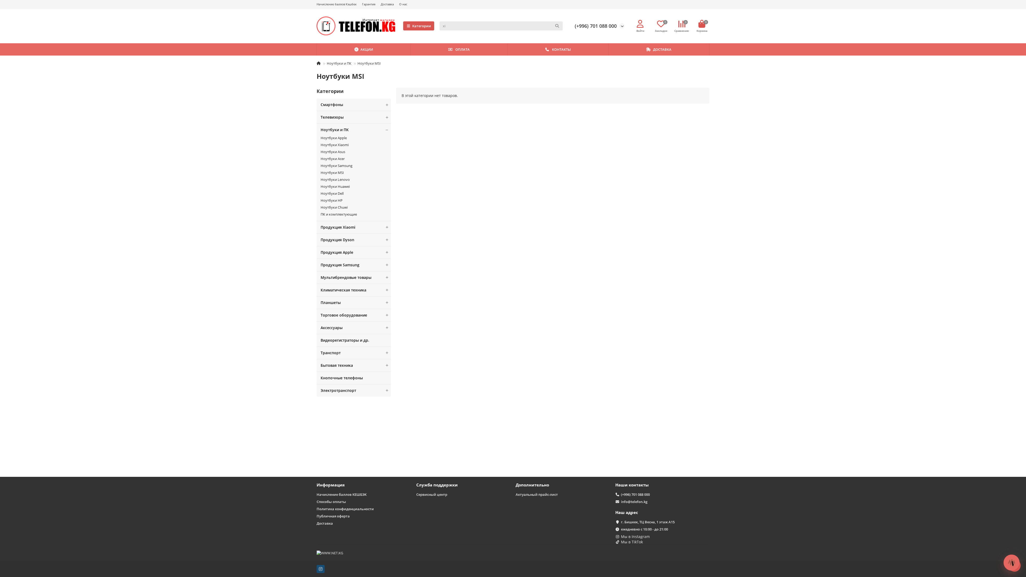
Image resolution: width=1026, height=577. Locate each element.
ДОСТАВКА (662, 49)
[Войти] (640, 24)
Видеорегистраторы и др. (345, 340)
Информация (331, 485)
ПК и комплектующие (339, 214)
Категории (421, 26)
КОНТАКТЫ (561, 49)
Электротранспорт (338, 390)
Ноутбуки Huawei (335, 186)
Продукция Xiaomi (338, 227)
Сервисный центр (431, 494)
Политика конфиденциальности (345, 508)
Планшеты (331, 302)
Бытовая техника (337, 365)
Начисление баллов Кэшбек (337, 4)
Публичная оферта (333, 516)
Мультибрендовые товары (346, 277)
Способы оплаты (331, 501)
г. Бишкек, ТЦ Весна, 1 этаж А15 (648, 522)
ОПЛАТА (462, 49)
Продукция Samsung (340, 264)
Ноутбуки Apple (334, 137)
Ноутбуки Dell (332, 193)
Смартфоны (332, 104)
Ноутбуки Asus (333, 151)
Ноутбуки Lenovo (335, 179)
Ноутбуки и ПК (339, 63)
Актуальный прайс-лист (537, 494)
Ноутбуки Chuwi (334, 207)
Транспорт (331, 352)
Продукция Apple (337, 252)
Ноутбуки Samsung (336, 165)
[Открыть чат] (1012, 563)
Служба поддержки (437, 485)
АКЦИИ (366, 49)
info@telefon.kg (634, 501)
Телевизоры (332, 117)
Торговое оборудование (344, 315)
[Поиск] (557, 26)
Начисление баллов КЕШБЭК (342, 494)
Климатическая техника (343, 290)
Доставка (387, 4)
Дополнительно (532, 485)
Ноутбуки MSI (332, 172)
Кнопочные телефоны (342, 377)
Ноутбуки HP (332, 200)
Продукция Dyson (337, 239)
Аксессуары (332, 327)
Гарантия (368, 4)
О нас (403, 4)
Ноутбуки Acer (333, 158)
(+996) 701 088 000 (596, 26)
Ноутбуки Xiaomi (335, 144)
